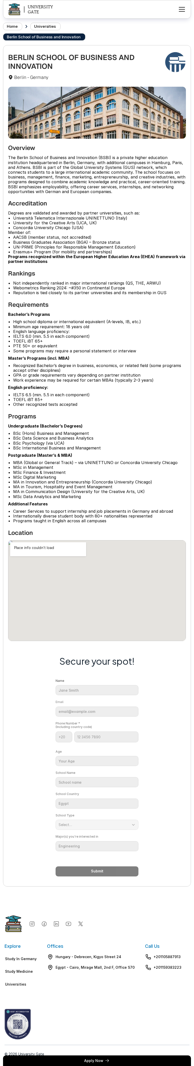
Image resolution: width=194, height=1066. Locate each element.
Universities (45, 26)
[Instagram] (32, 924)
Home (12, 26)
